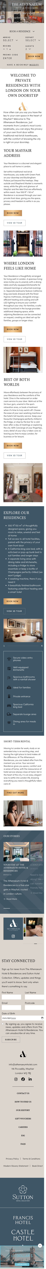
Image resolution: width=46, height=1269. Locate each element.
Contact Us (23, 1093)
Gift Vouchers (23, 1118)
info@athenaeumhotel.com (23, 1064)
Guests (30, 46)
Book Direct (37, 1165)
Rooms (7, 46)
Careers (23, 1127)
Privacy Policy (12, 1158)
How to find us (23, 1101)
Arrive (7, 37)
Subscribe (11, 1039)
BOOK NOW (13, 445)
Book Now (34, 56)
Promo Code (10, 55)
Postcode (30, 1002)
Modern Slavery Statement (15, 1165)
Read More (11, 899)
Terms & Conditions (31, 1158)
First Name (7, 992)
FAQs (23, 1144)
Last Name (30, 992)
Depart (30, 37)
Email (5, 1002)
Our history (23, 1110)
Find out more (15, 792)
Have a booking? (23, 65)
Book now (13, 213)
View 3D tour (14, 223)
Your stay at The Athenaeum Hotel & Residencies (15, 867)
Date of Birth (8, 1013)
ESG (23, 1135)
